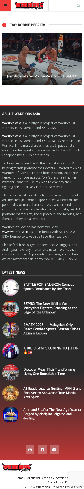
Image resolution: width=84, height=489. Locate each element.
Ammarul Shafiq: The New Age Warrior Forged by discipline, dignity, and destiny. (52, 414)
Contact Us (54, 482)
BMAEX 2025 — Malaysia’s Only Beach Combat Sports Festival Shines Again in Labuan (51, 329)
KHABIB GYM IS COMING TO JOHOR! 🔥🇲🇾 (51, 350)
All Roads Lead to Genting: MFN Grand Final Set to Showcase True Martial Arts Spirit (52, 393)
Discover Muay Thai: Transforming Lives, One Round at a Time (49, 371)
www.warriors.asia (15, 232)
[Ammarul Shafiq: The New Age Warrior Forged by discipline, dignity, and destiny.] (10, 415)
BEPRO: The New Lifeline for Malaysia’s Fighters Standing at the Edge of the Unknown (50, 308)
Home (19, 478)
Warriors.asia (11, 123)
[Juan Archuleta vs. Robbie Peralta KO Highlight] (42, 59)
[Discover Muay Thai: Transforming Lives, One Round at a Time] (10, 372)
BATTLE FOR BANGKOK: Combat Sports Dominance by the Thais (48, 286)
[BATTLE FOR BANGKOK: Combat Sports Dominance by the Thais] (10, 287)
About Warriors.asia (39, 478)
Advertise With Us (67, 478)
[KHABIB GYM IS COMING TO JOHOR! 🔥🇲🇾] (10, 351)
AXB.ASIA (48, 128)
